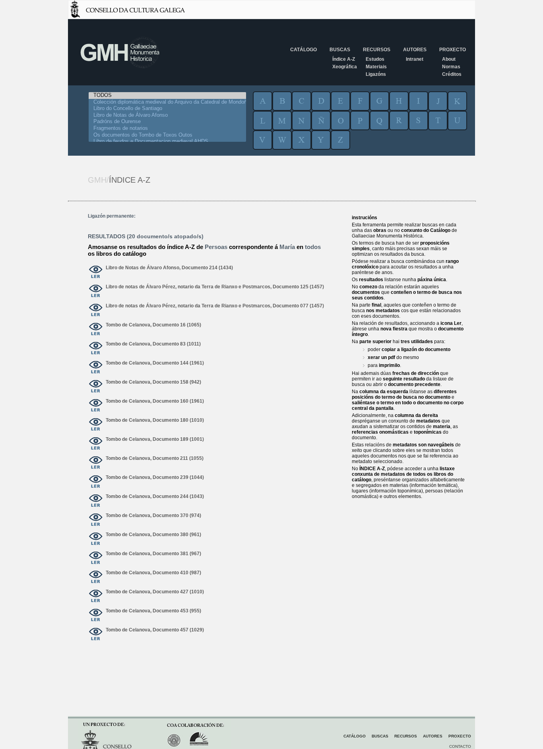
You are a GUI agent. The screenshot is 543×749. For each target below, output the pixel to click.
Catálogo (303, 49)
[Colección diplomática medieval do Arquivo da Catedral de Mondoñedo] (167, 102)
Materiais (376, 66)
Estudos (375, 59)
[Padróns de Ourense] (167, 121)
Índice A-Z (343, 59)
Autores (415, 49)
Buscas (340, 49)
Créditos (452, 74)
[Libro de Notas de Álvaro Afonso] (167, 115)
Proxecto (452, 49)
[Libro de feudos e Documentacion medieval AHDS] (167, 141)
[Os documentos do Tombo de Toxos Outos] (167, 135)
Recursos (376, 49)
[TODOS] (167, 95)
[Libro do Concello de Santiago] (167, 108)
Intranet (414, 59)
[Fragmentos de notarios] (167, 128)
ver (96, 272)
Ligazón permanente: (112, 216)
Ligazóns (376, 74)
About (449, 59)
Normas (451, 66)
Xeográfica (344, 66)
